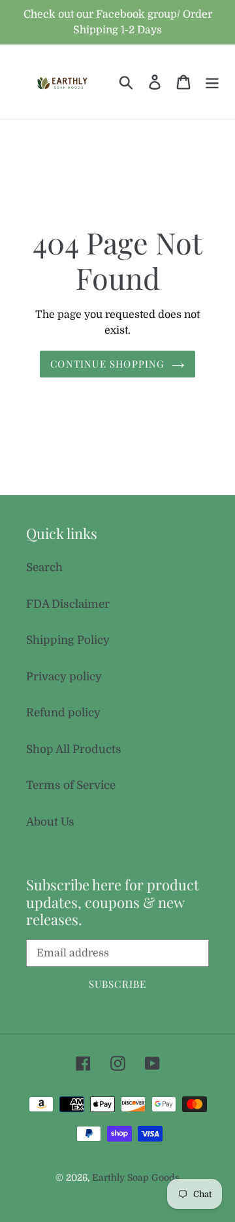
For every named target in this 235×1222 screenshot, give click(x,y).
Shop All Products (73, 749)
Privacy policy (64, 677)
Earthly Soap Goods (136, 1177)
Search (44, 567)
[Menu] (212, 82)
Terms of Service (71, 785)
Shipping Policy (68, 640)
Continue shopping (107, 363)
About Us (50, 822)
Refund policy (63, 713)
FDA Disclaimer (68, 604)
